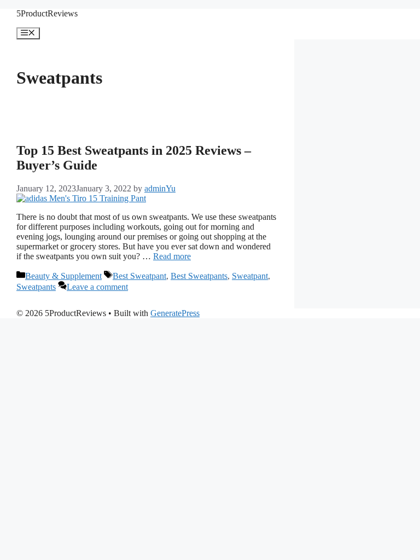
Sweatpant (250, 276)
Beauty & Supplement (63, 276)
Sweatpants (36, 286)
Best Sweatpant (139, 276)
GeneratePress (175, 313)
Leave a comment (97, 286)
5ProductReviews (47, 13)
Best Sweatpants (199, 276)
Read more (172, 256)
